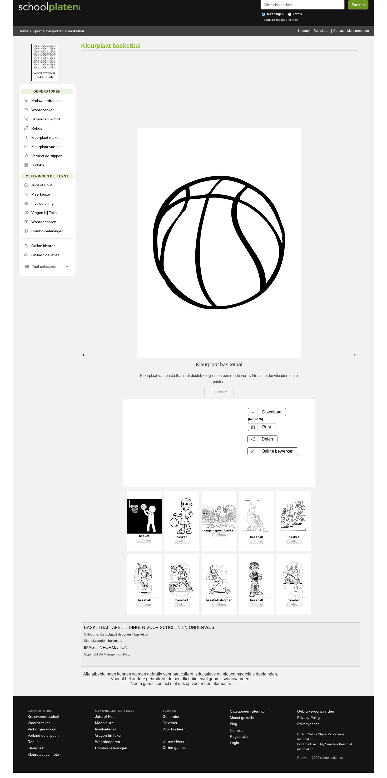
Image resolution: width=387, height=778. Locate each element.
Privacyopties (308, 724)
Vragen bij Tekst (108, 735)
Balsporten (55, 31)
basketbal (76, 31)
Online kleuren (174, 741)
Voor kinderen (174, 729)
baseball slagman (219, 600)
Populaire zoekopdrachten (280, 20)
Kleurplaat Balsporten (115, 634)
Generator (171, 716)
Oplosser (169, 723)
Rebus (33, 742)
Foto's (297, 14)
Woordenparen (107, 742)
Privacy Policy (308, 717)
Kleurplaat (36, 748)
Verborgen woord (42, 729)
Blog (233, 724)
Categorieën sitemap (247, 711)
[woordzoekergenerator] (44, 80)
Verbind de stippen (43, 735)
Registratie (239, 736)
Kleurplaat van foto (43, 754)
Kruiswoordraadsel (43, 716)
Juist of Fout (105, 716)
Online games (174, 747)
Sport (37, 31)
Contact (338, 31)
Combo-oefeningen (111, 748)
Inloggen (304, 31)
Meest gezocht (242, 717)
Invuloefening (106, 729)
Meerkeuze (104, 723)
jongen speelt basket (219, 530)
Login (234, 743)
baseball (256, 537)
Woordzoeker (39, 723)
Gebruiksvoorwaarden (315, 711)
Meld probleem (358, 31)
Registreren (322, 31)
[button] (272, 451)
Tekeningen (275, 14)
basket (144, 536)
